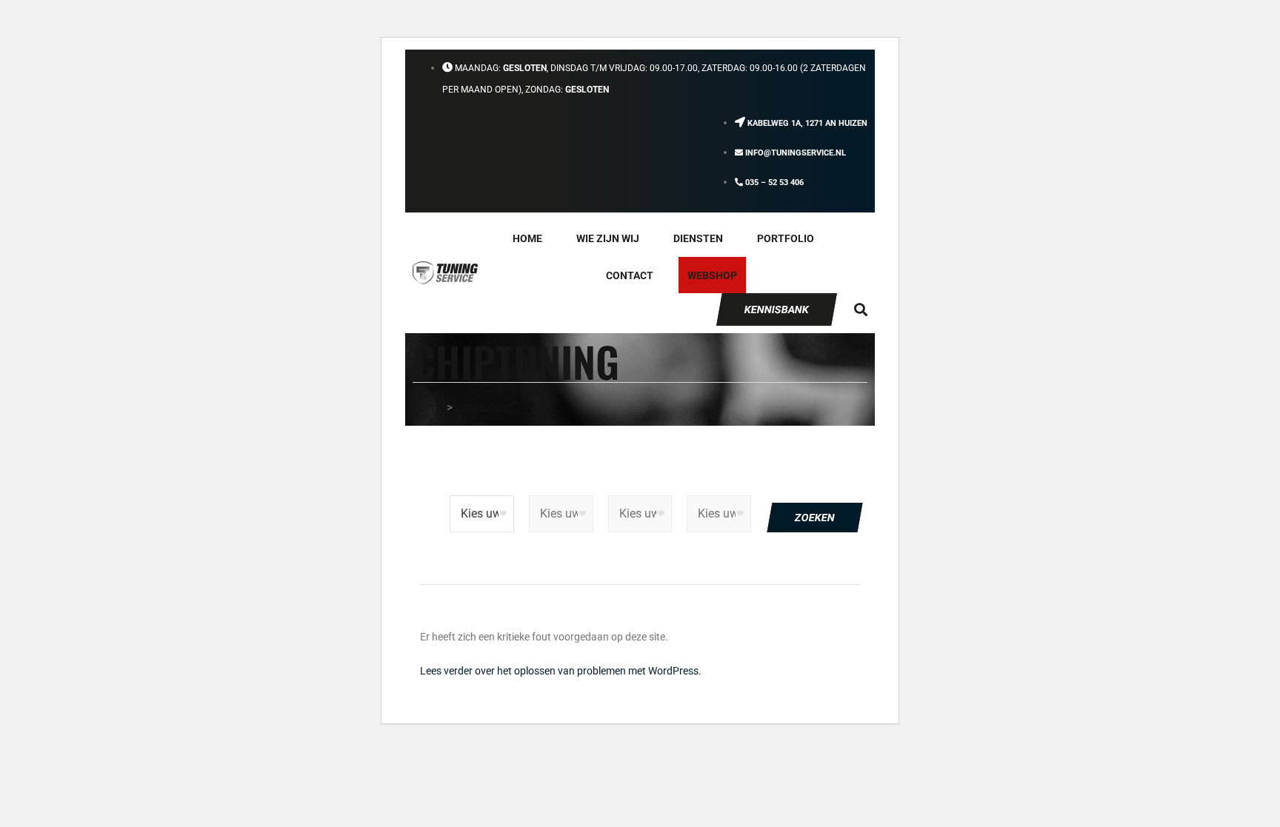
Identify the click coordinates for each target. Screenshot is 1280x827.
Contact (629, 275)
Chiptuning (484, 408)
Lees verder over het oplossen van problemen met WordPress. (560, 671)
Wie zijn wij (607, 238)
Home (527, 238)
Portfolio (785, 238)
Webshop (712, 275)
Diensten (698, 238)
